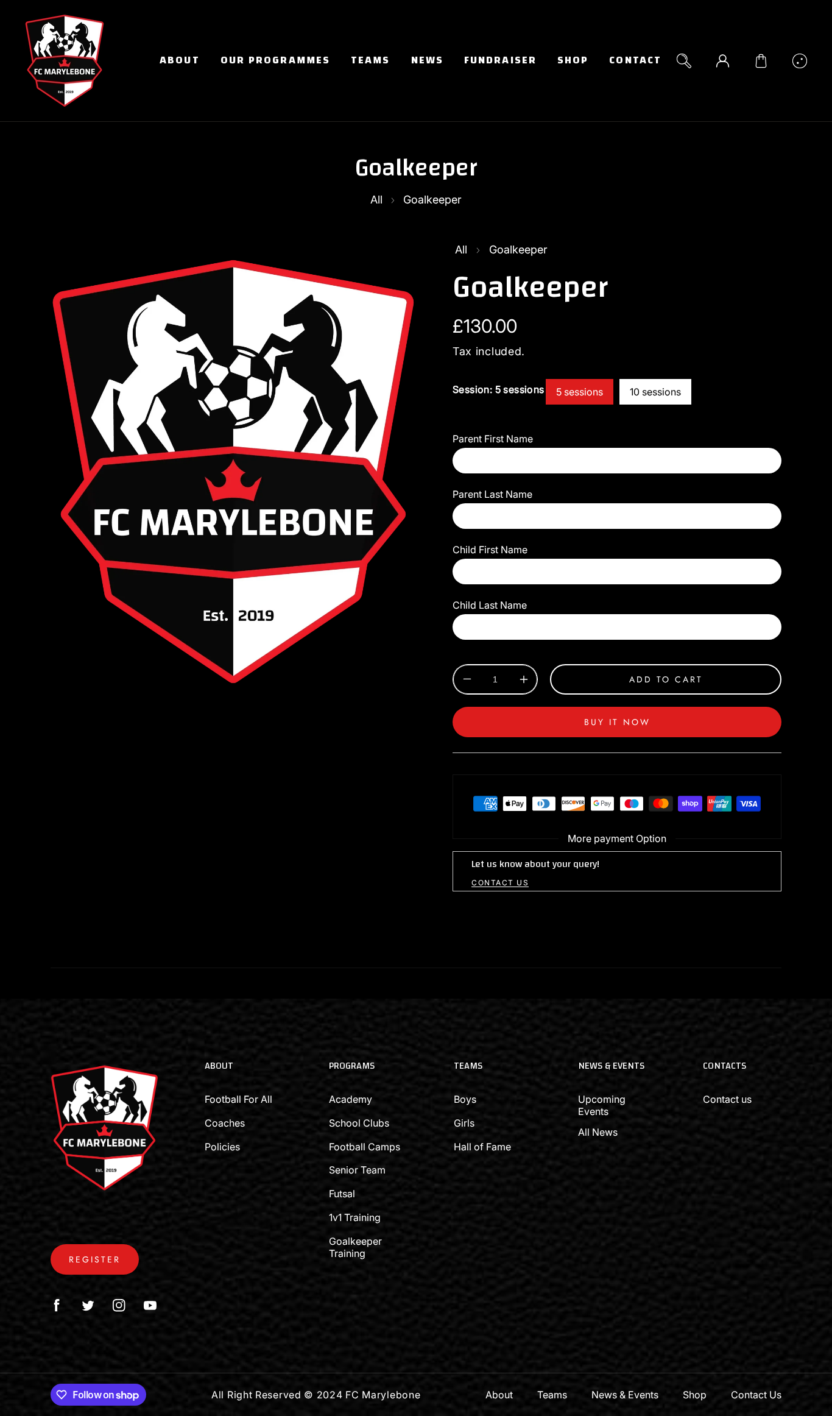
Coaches (225, 1123)
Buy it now (617, 722)
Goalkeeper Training (355, 1247)
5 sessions (579, 392)
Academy (350, 1099)
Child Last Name (490, 605)
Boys (465, 1099)
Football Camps (364, 1147)
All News (598, 1132)
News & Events (624, 1395)
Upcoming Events (602, 1105)
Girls (464, 1123)
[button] (761, 61)
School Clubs (359, 1123)
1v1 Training (355, 1217)
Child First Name (490, 549)
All (376, 199)
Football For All (238, 1099)
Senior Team (357, 1170)
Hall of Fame (482, 1147)
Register (95, 1259)
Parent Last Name (492, 494)
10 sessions (655, 392)
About (499, 1395)
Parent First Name (493, 439)
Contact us (727, 1099)
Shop (695, 1395)
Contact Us (756, 1395)
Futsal (342, 1194)
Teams (552, 1395)
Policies (222, 1147)
